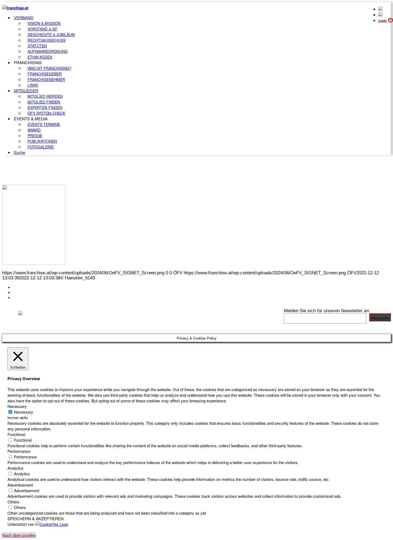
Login (382, 20)
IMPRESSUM (26, 292)
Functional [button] (16, 434)
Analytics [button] (15, 468)
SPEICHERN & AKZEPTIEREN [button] (35, 518)
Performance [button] (18, 451)
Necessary (23, 412)
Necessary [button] (17, 406)
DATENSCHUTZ (29, 297)
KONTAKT (23, 287)
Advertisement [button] (20, 485)
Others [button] (13, 501)
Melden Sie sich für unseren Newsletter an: (327, 310)
